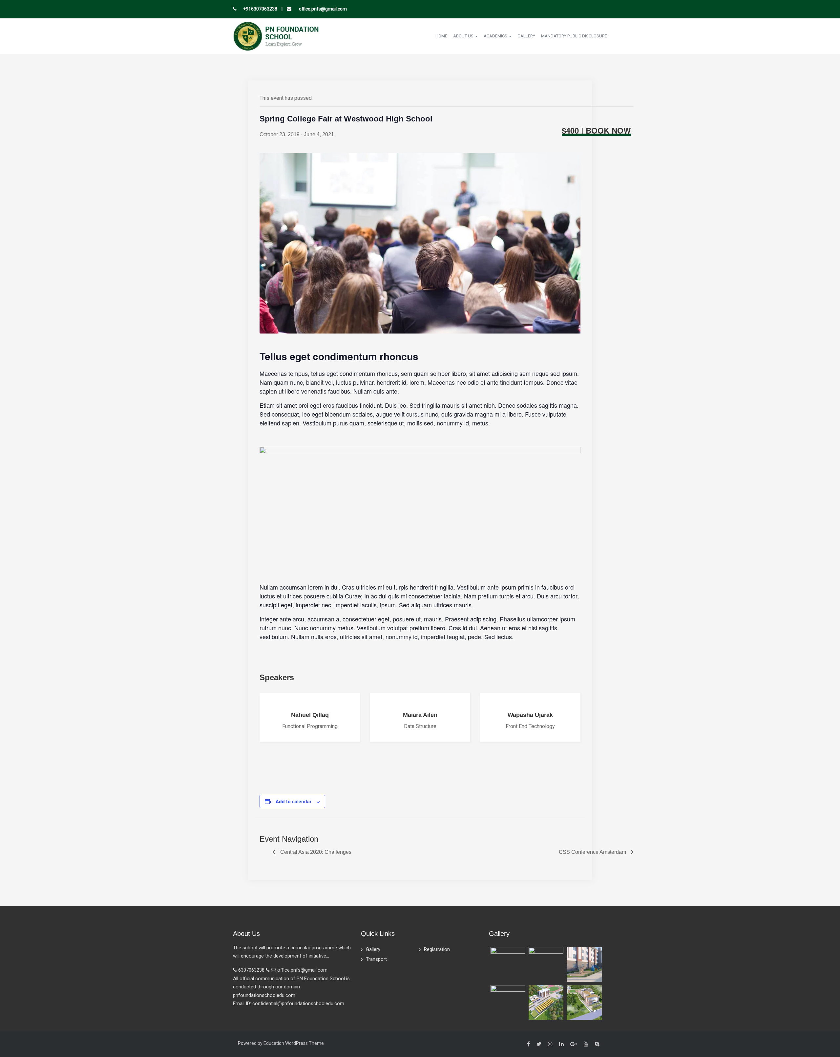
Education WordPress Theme (293, 1043)
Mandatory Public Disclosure (574, 35)
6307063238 (251, 970)
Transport (376, 959)
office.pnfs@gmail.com (322, 8)
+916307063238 (260, 8)
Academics (496, 35)
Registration (437, 949)
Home (441, 35)
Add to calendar (293, 801)
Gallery (526, 35)
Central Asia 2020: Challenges (315, 852)
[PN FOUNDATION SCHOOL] (276, 35)
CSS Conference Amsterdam (593, 852)
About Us (463, 35)
